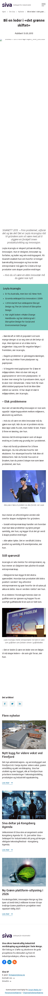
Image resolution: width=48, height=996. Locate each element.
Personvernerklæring (13, 993)
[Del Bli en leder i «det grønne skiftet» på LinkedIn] (20, 704)
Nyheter (21, 12)
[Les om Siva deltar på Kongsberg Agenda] (24, 805)
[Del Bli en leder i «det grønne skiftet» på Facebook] (5, 704)
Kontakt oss (7, 978)
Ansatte (5, 981)
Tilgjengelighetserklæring (33, 993)
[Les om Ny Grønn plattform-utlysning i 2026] (24, 872)
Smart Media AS (34, 990)
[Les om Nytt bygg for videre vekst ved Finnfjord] (24, 734)
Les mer (6, 783)
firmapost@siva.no (17, 975)
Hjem (4, 12)
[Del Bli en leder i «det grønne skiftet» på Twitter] (12, 704)
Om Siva (12, 12)
